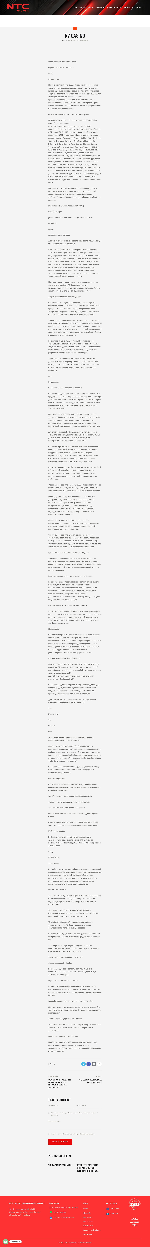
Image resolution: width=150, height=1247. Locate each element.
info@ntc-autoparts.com (64, 1217)
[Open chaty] (5, 1241)
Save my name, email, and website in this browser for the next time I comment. (74, 1114)
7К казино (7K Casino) (60, 1165)
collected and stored (86, 1134)
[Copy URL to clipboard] (99, 1064)
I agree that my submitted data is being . (72, 1134)
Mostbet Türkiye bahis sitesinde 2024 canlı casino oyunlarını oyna (87, 1168)
